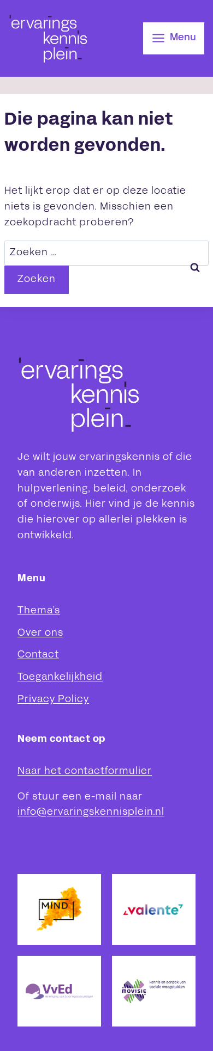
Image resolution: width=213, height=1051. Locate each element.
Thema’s (38, 611)
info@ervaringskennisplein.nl (90, 812)
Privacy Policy (53, 699)
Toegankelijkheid (60, 677)
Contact (38, 655)
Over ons (40, 633)
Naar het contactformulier (84, 771)
